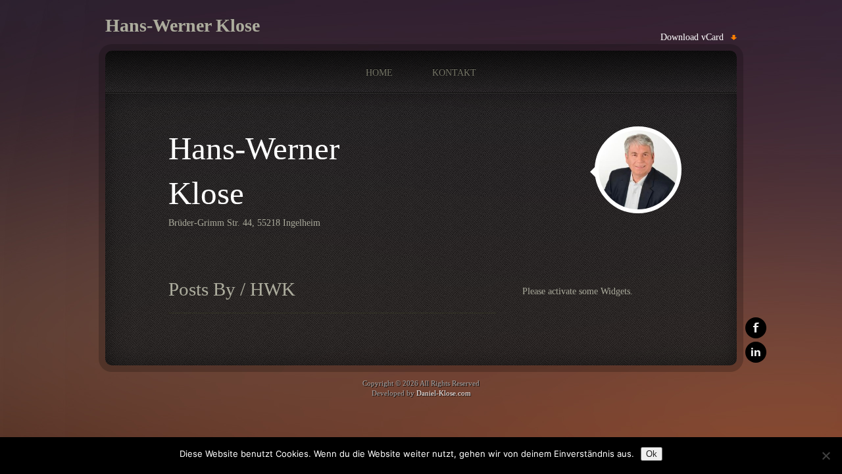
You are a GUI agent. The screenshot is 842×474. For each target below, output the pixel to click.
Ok (651, 454)
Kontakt (454, 73)
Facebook (755, 327)
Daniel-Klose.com (443, 393)
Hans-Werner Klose (182, 25)
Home (379, 73)
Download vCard (692, 37)
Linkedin (755, 352)
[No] (825, 455)
